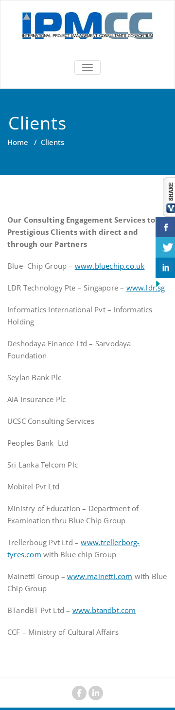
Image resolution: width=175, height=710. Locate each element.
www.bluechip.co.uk (110, 266)
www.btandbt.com (104, 610)
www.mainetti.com (99, 576)
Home (17, 142)
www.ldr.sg (145, 287)
